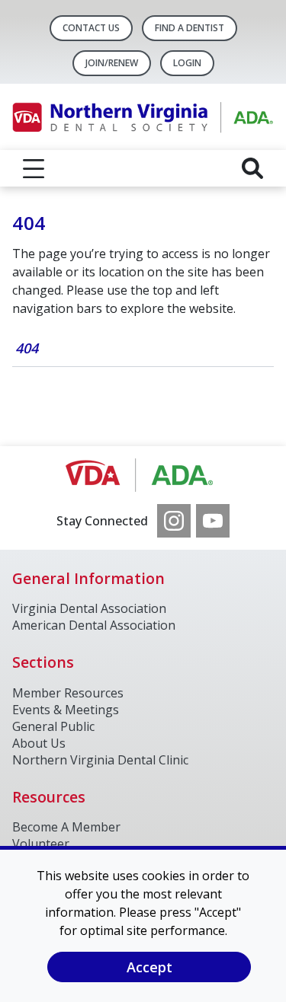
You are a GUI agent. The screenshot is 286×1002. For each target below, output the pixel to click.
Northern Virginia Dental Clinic (100, 760)
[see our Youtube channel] (213, 521)
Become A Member (66, 827)
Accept (149, 967)
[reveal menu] (33, 168)
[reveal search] (252, 168)
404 (26, 348)
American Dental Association (93, 625)
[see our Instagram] (174, 521)
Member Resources (68, 692)
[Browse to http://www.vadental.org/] (143, 475)
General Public (53, 726)
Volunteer (40, 843)
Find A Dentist (189, 27)
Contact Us (91, 27)
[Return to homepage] (143, 117)
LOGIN (187, 62)
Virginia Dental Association (89, 608)
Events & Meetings (65, 709)
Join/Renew (111, 62)
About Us (39, 743)
